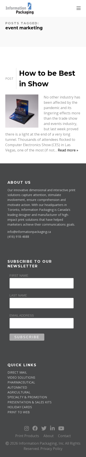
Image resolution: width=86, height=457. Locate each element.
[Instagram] (27, 428)
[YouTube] (61, 428)
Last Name (18, 295)
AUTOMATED (17, 387)
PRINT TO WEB (18, 412)
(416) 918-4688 (18, 236)
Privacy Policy (51, 448)
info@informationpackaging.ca (29, 232)
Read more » (68, 150)
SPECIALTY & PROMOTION (27, 397)
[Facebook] (35, 428)
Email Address (21, 315)
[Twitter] (44, 428)
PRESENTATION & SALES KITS (29, 402)
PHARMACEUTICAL (21, 382)
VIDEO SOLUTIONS (21, 377)
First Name (18, 275)
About (48, 435)
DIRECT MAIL (17, 372)
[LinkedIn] (53, 428)
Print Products (27, 435)
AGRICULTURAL (18, 392)
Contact (64, 435)
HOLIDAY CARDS (19, 407)
